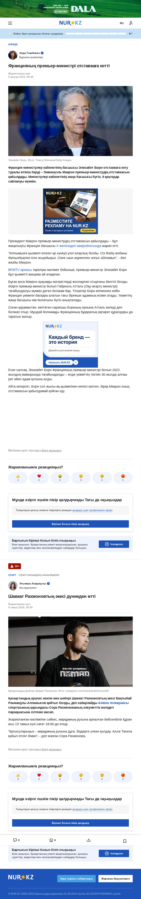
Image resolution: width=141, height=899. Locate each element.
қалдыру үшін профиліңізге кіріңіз (92, 510)
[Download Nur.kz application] (70, 9)
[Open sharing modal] (88, 840)
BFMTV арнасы (20, 270)
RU (122, 23)
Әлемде (13, 44)
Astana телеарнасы (113, 703)
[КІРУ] (131, 23)
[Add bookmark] (125, 841)
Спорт (12, 575)
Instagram (117, 544)
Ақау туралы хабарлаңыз (76, 878)
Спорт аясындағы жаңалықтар (39, 575)
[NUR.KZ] (70, 23)
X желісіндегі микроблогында (78, 246)
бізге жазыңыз (51, 450)
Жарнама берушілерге (115, 878)
